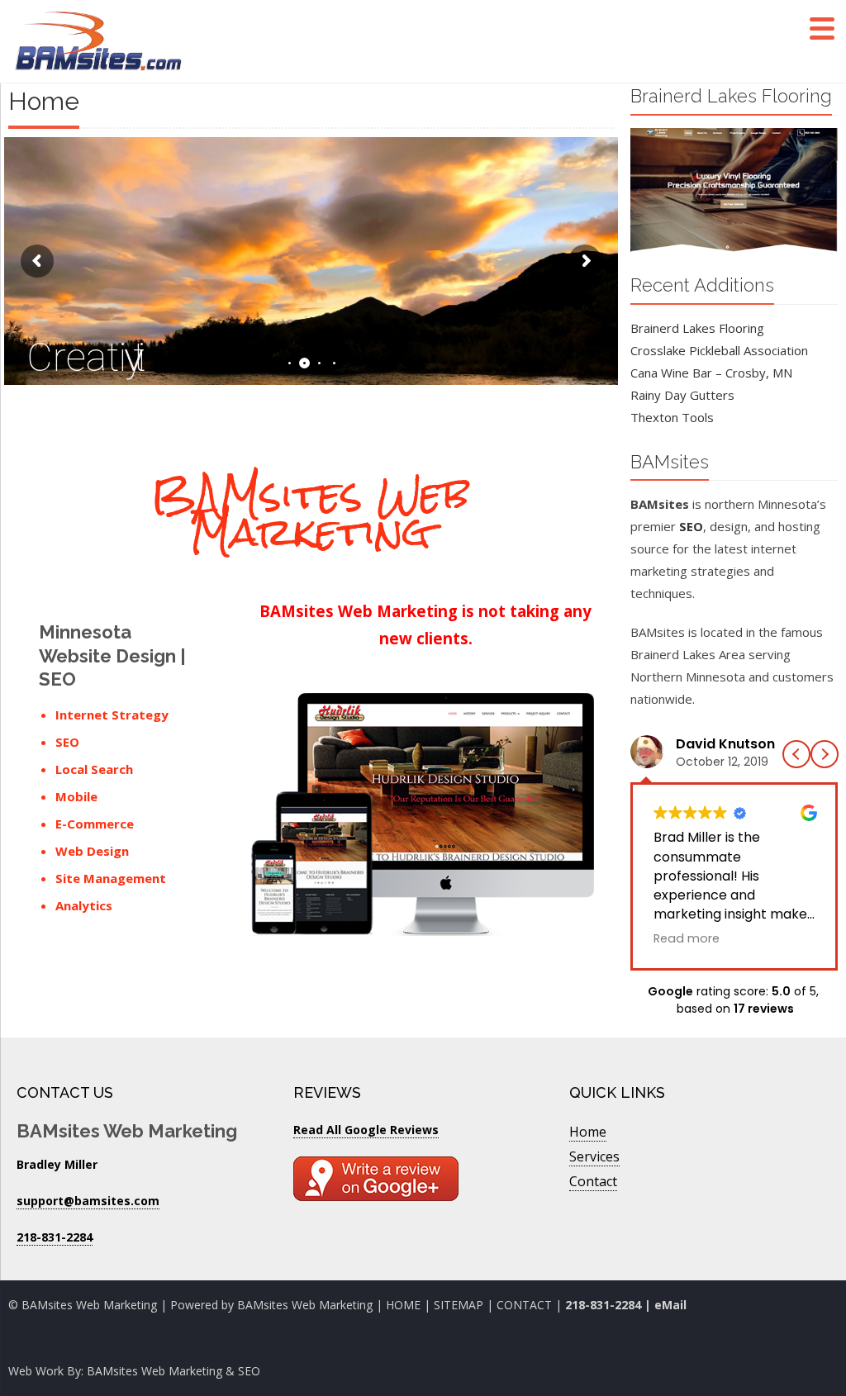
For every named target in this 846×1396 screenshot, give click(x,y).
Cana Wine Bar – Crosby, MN (711, 372)
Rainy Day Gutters (682, 395)
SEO (691, 526)
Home (587, 1132)
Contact (593, 1181)
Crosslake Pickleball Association (719, 350)
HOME (403, 1305)
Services (594, 1156)
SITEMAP (458, 1305)
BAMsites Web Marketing (305, 1305)
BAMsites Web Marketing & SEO (173, 1371)
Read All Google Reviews (366, 1129)
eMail (670, 1305)
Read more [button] (687, 938)
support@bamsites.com (88, 1200)
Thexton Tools (672, 417)
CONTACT (526, 1305)
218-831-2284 (603, 1305)
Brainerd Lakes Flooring (697, 328)
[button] (824, 754)
